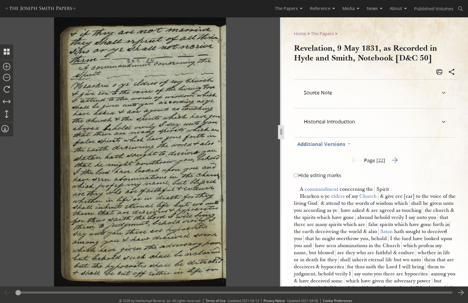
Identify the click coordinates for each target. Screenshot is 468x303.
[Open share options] (452, 72)
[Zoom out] (6, 78)
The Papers (322, 33)
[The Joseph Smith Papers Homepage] (40, 9)
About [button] (396, 8)
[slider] (234, 293)
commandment (321, 189)
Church (368, 196)
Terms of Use (216, 300)
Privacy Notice (274, 300)
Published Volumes (433, 8)
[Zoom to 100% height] (6, 114)
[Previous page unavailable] (7, 292)
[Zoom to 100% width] (6, 102)
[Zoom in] (6, 67)
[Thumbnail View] (6, 52)
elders (337, 196)
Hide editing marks (319, 175)
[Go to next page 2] (461, 292)
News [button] (372, 8)
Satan (386, 231)
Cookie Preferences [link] (337, 300)
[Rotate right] (6, 89)
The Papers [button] (286, 8)
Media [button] (348, 8)
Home (300, 33)
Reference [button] (320, 8)
